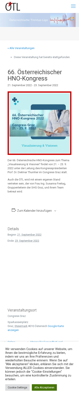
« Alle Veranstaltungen (21, 48)
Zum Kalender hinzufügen (34, 210)
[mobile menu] (73, 6)
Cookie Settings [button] (17, 387)
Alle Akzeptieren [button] (44, 387)
